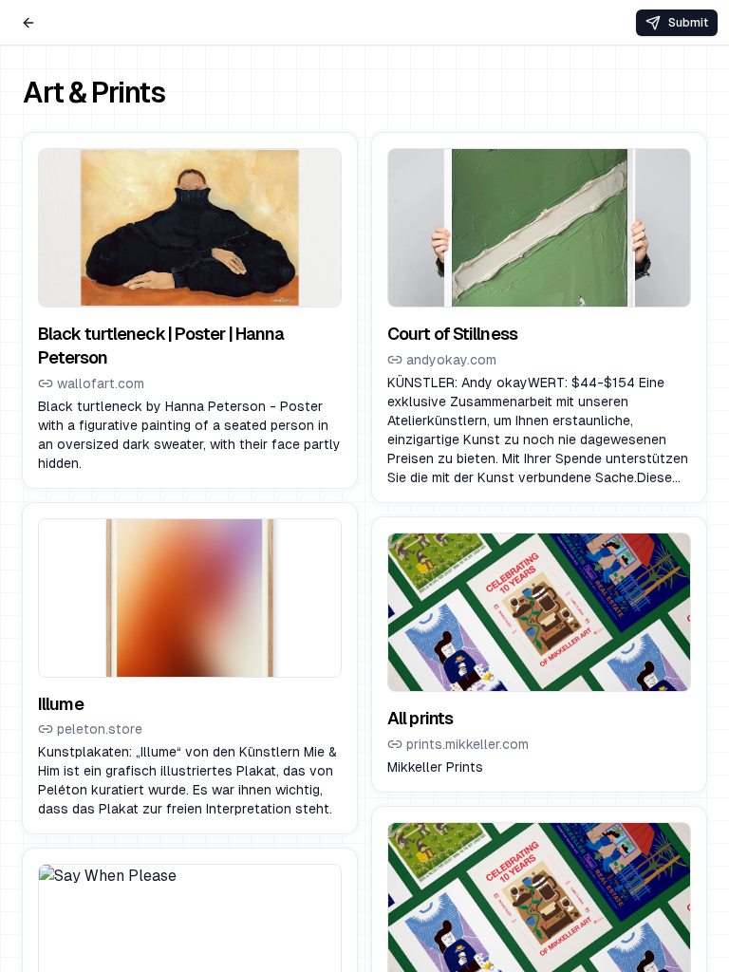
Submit (688, 22)
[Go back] (28, 23)
